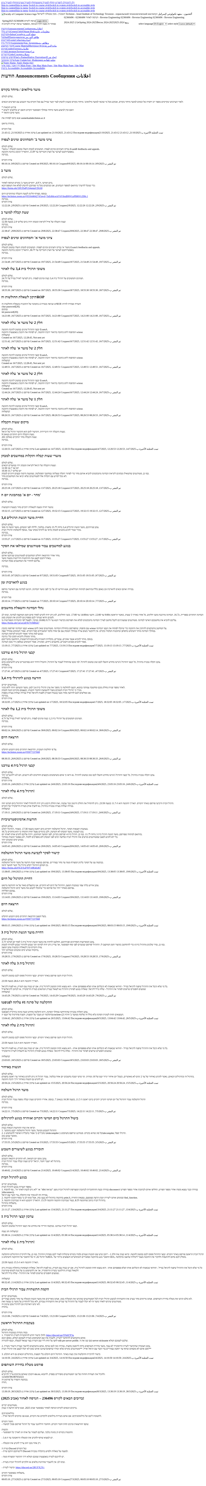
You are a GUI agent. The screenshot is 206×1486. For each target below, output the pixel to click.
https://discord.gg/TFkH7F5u (60, 1335)
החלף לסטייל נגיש (9, 2)
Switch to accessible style (83, 5)
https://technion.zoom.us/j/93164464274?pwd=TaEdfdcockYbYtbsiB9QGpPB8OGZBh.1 (45, 196)
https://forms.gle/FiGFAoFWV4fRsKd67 (21, 868)
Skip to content (8, 5)
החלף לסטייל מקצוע (45, 2)
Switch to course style (39, 5)
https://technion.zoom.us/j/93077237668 (21, 752)
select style (173, 23)
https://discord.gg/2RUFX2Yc (30, 1467)
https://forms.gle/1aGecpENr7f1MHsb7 (20, 623)
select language (146, 23)
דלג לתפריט (60, 2)
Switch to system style (60, 5)
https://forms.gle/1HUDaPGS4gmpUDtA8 (22, 188)
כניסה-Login (42, 21)
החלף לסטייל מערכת (26, 2)
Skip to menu (22, 5)
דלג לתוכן (70, 2)
